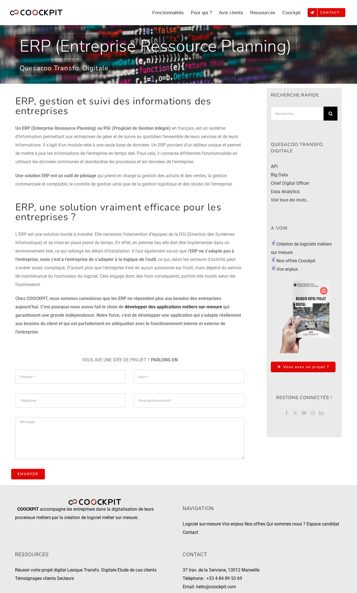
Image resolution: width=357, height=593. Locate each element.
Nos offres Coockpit (296, 260)
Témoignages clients (35, 578)
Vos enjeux (287, 269)
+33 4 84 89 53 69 (224, 578)
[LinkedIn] (321, 413)
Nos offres (255, 524)
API (274, 166)
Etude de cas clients (136, 570)
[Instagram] (312, 413)
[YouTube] (304, 413)
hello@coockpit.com (216, 586)
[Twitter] (295, 413)
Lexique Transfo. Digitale (91, 570)
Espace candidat (323, 524)
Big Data (279, 174)
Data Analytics (285, 191)
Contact (190, 532)
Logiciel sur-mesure (202, 524)
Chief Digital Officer (290, 183)
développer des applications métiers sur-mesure (173, 306)
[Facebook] (286, 413)
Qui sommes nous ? (285, 524)
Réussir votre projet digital (40, 570)
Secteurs (65, 578)
